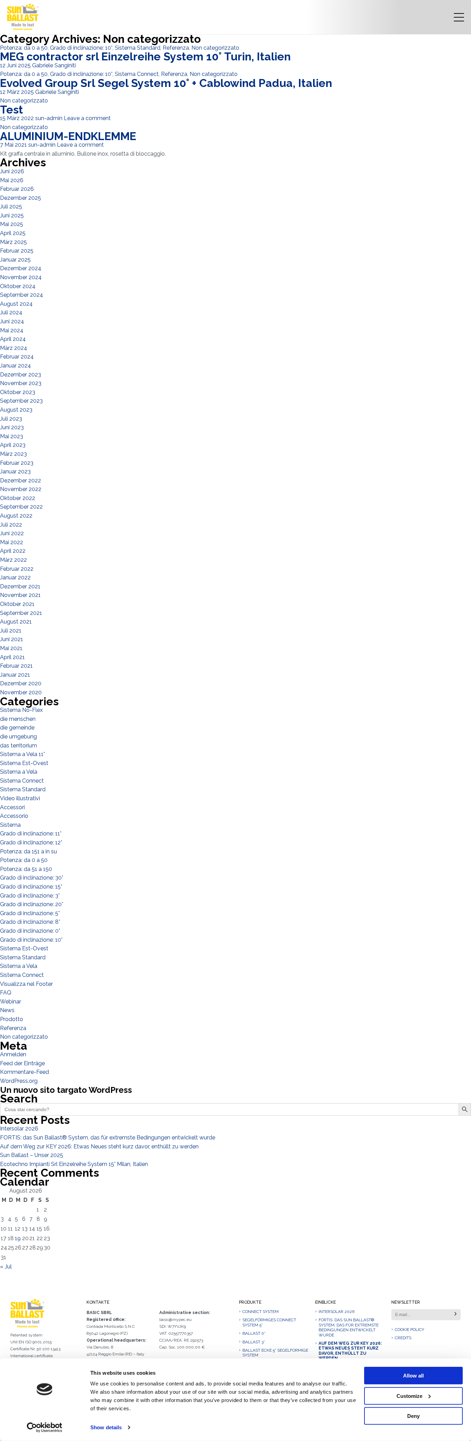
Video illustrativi (20, 798)
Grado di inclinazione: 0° (30, 931)
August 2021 (16, 621)
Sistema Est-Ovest (24, 763)
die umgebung (18, 736)
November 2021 (20, 595)
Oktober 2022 (17, 498)
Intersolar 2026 (19, 1128)
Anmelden (13, 1054)
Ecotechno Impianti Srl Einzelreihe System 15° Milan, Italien (74, 1164)
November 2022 (20, 489)
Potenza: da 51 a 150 (26, 869)
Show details (106, 1427)
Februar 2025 (16, 250)
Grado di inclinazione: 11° (30, 833)
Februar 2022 (16, 569)
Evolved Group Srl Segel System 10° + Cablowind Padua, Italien (166, 83)
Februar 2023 (16, 463)
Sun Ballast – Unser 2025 (31, 1155)
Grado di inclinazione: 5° (30, 913)
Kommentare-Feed (24, 1072)
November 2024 (21, 277)
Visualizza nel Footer (26, 984)
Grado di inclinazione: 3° (30, 895)
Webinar (10, 1001)
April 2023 (13, 445)
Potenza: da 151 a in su (28, 851)
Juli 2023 (11, 418)
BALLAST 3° (253, 1342)
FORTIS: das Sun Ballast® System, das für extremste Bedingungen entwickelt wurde (107, 1137)
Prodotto (11, 1019)
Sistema (10, 825)
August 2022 (16, 515)
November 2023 (20, 383)
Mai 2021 (11, 648)
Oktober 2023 (17, 392)
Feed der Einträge (22, 1063)
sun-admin (48, 118)
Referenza (176, 48)
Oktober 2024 (18, 286)
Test (11, 109)
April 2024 (13, 339)
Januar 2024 (15, 365)
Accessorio (14, 816)
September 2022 (21, 506)
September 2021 (21, 613)
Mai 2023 (11, 436)
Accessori (12, 807)
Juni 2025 (12, 215)
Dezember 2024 (20, 268)
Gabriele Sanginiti (54, 65)
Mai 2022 (11, 542)
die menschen (18, 719)
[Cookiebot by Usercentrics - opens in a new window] (44, 1427)
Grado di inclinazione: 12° (31, 842)
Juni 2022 (12, 533)
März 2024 (13, 348)
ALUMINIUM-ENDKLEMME (68, 136)
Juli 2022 (11, 524)
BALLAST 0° (253, 1333)
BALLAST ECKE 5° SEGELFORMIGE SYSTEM (275, 1352)
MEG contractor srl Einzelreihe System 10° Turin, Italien (145, 56)
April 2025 (13, 233)
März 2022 (13, 560)
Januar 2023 (15, 471)
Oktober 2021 (17, 604)
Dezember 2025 (20, 198)
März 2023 (13, 454)
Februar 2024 (17, 356)
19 (18, 1238)
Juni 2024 (12, 321)
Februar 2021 (16, 666)
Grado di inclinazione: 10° (81, 48)
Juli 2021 (10, 630)
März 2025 (13, 242)
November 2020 (21, 692)
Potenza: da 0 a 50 (24, 48)
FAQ (5, 992)
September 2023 (21, 401)
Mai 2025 (11, 224)
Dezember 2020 (20, 683)
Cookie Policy (409, 1329)
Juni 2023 (12, 427)
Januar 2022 (15, 577)
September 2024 (21, 295)
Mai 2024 (11, 330)
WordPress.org (19, 1081)
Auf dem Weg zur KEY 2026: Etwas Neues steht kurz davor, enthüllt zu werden (99, 1146)
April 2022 (13, 551)
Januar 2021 (15, 675)
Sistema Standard (137, 48)
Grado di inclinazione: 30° (31, 877)
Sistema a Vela (18, 771)
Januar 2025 (15, 259)
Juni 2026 (12, 171)
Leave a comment (87, 118)
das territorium (18, 745)
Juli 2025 (11, 206)
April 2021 (12, 657)
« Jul (6, 1266)
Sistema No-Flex (21, 710)
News (7, 1010)
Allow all (413, 1376)
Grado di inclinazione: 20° (31, 904)
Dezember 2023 (20, 374)
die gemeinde (17, 727)
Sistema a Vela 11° (22, 754)
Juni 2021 (11, 639)
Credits (403, 1337)
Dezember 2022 (20, 480)
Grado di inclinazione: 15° (31, 886)
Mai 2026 (11, 180)
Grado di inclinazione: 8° (30, 922)
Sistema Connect (137, 74)
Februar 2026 (17, 189)
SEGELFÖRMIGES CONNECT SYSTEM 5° (269, 1322)
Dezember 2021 (20, 586)
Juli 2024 (11, 312)
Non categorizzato (215, 48)
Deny (413, 1416)
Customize (409, 1396)
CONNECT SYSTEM (260, 1311)
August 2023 (16, 409)
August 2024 (16, 304)
